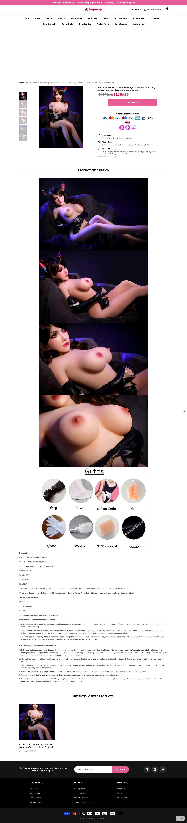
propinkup (89, 818)
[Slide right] (23, 143)
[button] (166, 9)
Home (21, 82)
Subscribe (120, 769)
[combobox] (154, 9)
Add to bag (132, 102)
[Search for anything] (153, 9)
